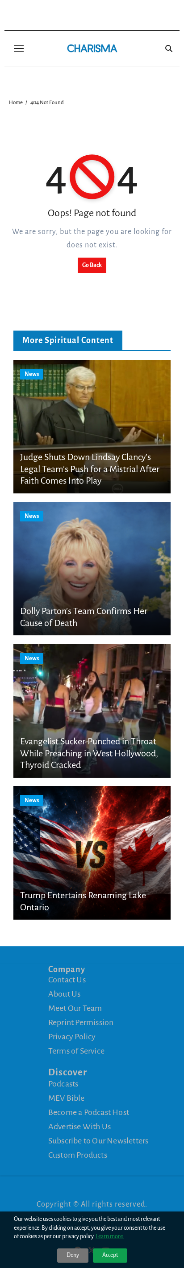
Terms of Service (76, 1050)
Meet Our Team (75, 1008)
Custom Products (77, 1155)
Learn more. (110, 1236)
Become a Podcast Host (88, 1112)
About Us (64, 993)
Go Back (92, 265)
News (32, 374)
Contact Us (67, 979)
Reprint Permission (81, 1022)
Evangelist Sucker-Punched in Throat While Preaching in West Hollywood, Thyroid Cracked (89, 753)
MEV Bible (66, 1098)
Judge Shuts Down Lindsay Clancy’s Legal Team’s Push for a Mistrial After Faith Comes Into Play (89, 468)
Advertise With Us (79, 1126)
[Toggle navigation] (18, 48)
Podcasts (63, 1083)
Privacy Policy (72, 1036)
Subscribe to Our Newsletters (98, 1140)
